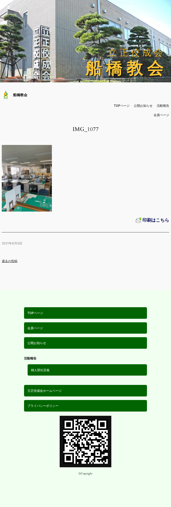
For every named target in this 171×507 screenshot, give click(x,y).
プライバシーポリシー (43, 406)
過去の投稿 (9, 261)
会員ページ (35, 328)
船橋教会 (20, 95)
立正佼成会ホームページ (44, 390)
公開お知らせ (36, 343)
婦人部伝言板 (40, 370)
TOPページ (35, 313)
